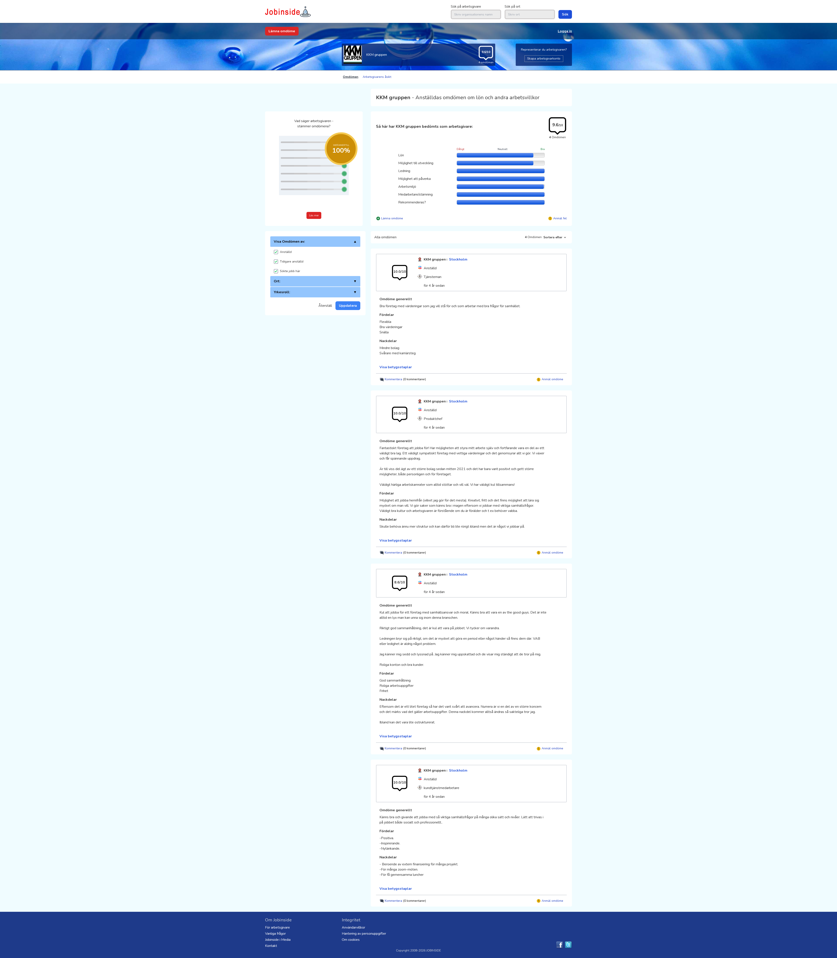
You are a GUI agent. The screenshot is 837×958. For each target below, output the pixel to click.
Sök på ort (512, 6)
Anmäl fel (560, 218)
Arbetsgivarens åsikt (377, 77)
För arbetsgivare (277, 927)
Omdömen (350, 77)
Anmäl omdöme (552, 379)
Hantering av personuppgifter (364, 933)
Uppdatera (348, 305)
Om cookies (351, 939)
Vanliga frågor (275, 933)
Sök (565, 14)
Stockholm (458, 259)
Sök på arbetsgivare (466, 6)
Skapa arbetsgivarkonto (543, 58)
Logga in (565, 31)
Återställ (325, 305)
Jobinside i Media (278, 939)
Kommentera (405, 379)
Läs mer (314, 215)
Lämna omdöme (282, 31)
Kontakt (271, 945)
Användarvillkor (353, 927)
